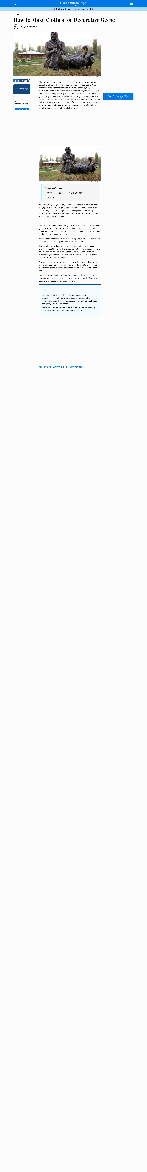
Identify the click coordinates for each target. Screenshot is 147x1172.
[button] (16, 4)
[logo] (73, 3)
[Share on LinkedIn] (22, 81)
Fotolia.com (98, 77)
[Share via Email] (25, 81)
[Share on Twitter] (18, 81)
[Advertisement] (70, 130)
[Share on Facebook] (15, 81)
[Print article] (28, 81)
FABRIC (16, 14)
